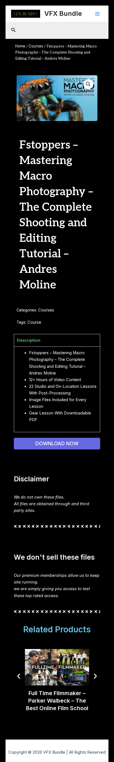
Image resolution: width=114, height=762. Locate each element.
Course (34, 322)
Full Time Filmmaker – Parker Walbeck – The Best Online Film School (57, 700)
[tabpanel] (57, 389)
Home (20, 46)
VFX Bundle (63, 13)
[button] (88, 84)
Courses (35, 46)
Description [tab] (28, 340)
